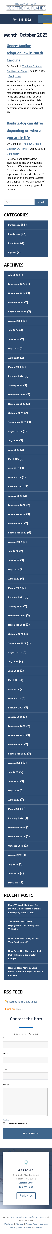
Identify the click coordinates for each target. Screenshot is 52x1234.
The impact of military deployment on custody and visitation (23, 925)
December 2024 (16, 284)
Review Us (26, 1196)
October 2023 (15, 413)
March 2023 (14, 477)
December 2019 (16, 827)
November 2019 (16, 836)
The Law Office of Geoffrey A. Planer (27, 1217)
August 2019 (15, 855)
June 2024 (13, 339)
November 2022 (16, 514)
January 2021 (15, 717)
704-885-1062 (21, 20)
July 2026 (13, 275)
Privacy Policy (32, 1224)
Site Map (19, 1224)
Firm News (13, 243)
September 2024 (17, 311)
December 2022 (16, 505)
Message (6, 1085)
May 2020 (13, 790)
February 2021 (15, 707)
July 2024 (13, 330)
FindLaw (38, 1227)
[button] (49, 1224)
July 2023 (13, 440)
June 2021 (13, 671)
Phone (5, 1069)
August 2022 (15, 542)
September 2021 (17, 643)
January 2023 (15, 496)
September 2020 (17, 753)
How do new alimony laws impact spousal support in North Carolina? (25, 971)
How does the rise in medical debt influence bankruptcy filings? (24, 955)
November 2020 (16, 735)
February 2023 (16, 486)
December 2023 (16, 394)
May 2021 (13, 680)
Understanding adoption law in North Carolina (25, 53)
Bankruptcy (13, 154)
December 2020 (16, 726)
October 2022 (15, 523)
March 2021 (14, 698)
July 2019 (13, 864)
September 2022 (17, 532)
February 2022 (16, 597)
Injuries (12, 252)
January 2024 (15, 385)
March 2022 (14, 588)
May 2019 (13, 882)
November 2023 (16, 404)
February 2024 (16, 376)
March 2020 (14, 809)
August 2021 (15, 652)
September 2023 (17, 422)
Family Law (14, 76)
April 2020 (13, 800)
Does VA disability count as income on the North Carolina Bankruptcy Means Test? (24, 908)
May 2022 (13, 569)
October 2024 (15, 302)
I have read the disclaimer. (17, 1123)
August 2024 (15, 321)
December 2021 (16, 615)
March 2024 (14, 367)
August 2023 (15, 431)
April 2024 (13, 358)
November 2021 (16, 625)
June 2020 (13, 781)
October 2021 (15, 634)
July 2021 (13, 661)
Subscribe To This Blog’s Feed (22, 1001)
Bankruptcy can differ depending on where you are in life (25, 130)
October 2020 (15, 744)
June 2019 (13, 873)
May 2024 (13, 348)
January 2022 (15, 606)
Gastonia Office (26, 1182)
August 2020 (15, 763)
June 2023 (13, 450)
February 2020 (16, 818)
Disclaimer (6, 1120)
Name (5, 1038)
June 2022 (13, 560)
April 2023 (13, 468)
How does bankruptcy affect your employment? (23, 940)
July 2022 (13, 551)
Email (5, 1054)
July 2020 (13, 772)
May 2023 (13, 459)
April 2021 (13, 689)
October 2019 (15, 846)
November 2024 (16, 293)
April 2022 (13, 578)
